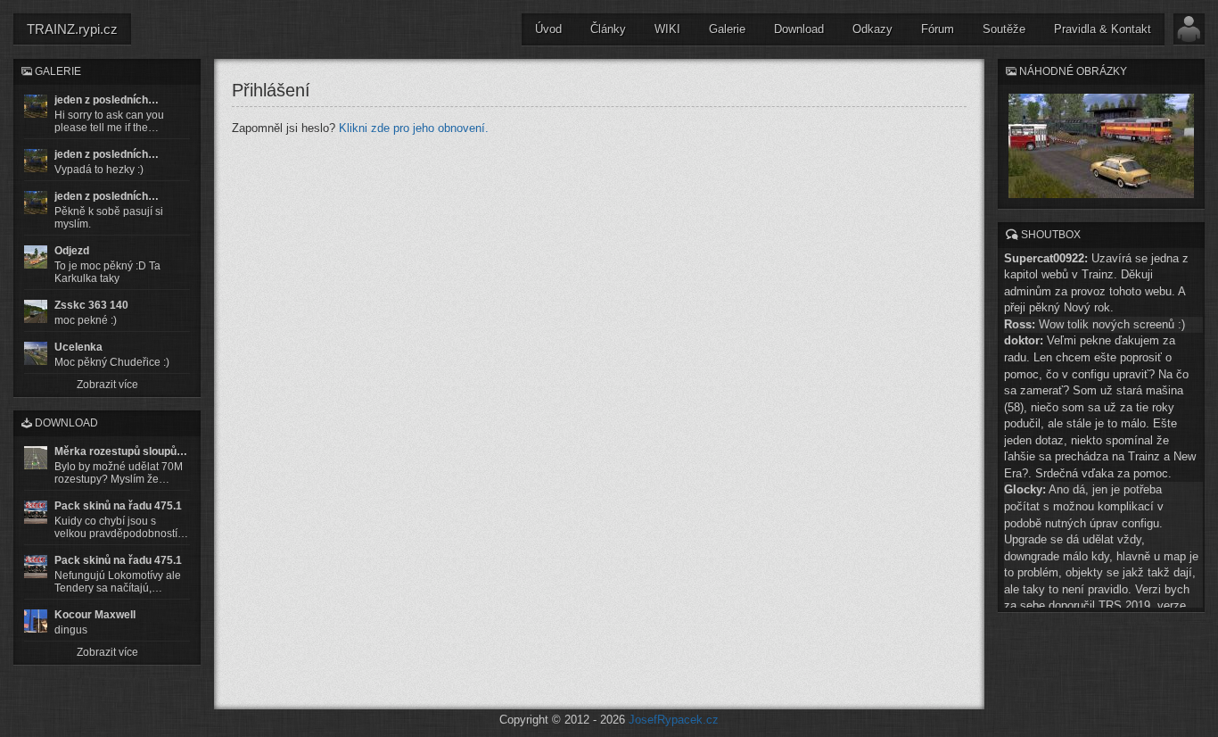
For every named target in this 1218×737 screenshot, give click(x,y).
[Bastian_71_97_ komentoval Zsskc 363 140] (35, 311)
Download (799, 29)
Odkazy (872, 29)
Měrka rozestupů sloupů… (120, 451)
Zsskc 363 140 (91, 305)
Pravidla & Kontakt (1102, 29)
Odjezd (71, 250)
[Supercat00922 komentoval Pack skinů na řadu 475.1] (35, 512)
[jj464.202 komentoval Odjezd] (35, 257)
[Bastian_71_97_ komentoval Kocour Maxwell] (35, 621)
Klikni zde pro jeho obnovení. (414, 128)
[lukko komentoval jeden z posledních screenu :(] (35, 160)
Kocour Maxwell (95, 615)
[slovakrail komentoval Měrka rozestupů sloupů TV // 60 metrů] (35, 457)
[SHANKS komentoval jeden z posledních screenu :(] (35, 106)
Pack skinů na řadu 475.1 (118, 506)
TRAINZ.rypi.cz (72, 29)
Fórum (937, 29)
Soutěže (1004, 29)
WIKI (667, 29)
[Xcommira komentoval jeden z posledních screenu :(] (35, 202)
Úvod (548, 29)
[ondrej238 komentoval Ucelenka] (35, 353)
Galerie (727, 29)
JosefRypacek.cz (674, 719)
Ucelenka (78, 347)
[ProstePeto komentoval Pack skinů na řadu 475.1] (35, 566)
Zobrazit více (107, 384)
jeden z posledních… (106, 100)
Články (608, 29)
